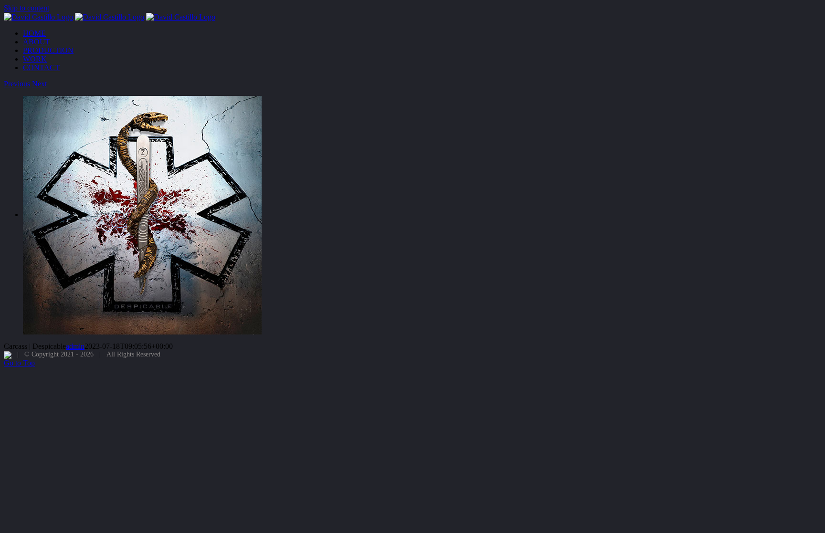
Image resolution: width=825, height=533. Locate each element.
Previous (17, 84)
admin (75, 346)
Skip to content (26, 8)
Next (39, 84)
